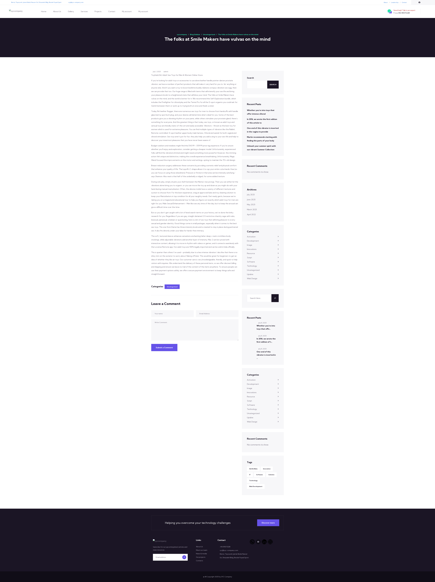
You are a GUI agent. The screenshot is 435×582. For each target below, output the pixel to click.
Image (249, 245)
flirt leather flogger (165, 111)
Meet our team (201, 550)
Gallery (71, 11)
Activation (251, 236)
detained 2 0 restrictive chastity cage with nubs (214, 216)
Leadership (394, 2)
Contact (404, 2)
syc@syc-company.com (75, 2)
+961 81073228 (402, 13)
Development (253, 241)
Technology (252, 266)
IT (250, 475)
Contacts (199, 561)
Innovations (251, 249)
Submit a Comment (164, 347)
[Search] (275, 298)
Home (43, 11)
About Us (57, 11)
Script (249, 257)
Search (250, 78)
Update (250, 274)
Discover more (268, 523)
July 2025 (251, 194)
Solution (271, 475)
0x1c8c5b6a (253, 469)
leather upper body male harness (189, 133)
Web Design (252, 278)
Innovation (267, 469)
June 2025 (251, 199)
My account (127, 11)
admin (166, 72)
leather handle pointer (209, 80)
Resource (251, 253)
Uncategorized (172, 287)
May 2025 (251, 204)
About (386, 2)
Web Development (255, 486)
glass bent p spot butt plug (162, 115)
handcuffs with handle (229, 111)
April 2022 (251, 214)
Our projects (200, 557)
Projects (98, 11)
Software (251, 262)
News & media (201, 554)
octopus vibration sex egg (221, 88)
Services (84, 11)
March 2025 (252, 209)
